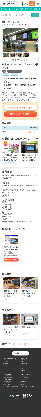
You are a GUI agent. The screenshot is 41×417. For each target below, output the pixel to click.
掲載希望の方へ (24, 382)
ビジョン (20, 344)
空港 (25, 344)
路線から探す (6, 384)
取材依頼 (22, 370)
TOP (3, 22)
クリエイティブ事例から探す (10, 386)
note (21, 368)
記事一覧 (28, 9)
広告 (14, 344)
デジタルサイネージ (14, 71)
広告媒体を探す (6, 9)
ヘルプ (22, 379)
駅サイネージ (6, 74)
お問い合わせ (20, 353)
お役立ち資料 (18, 9)
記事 (21, 361)
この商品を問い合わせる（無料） (20, 108)
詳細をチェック (33, 132)
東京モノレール (15, 74)
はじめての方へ (24, 377)
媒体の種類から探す (8, 377)
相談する (37, 9)
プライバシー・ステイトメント (28, 386)
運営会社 (5, 361)
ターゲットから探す (8, 379)
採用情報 (5, 363)
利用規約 (22, 384)
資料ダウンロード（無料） (20, 114)
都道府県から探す (8, 382)
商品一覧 (11, 22)
